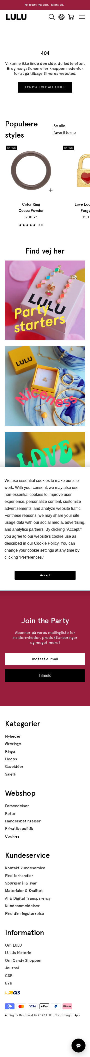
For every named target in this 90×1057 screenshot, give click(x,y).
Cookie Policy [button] (46, 543)
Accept (45, 575)
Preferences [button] (31, 557)
